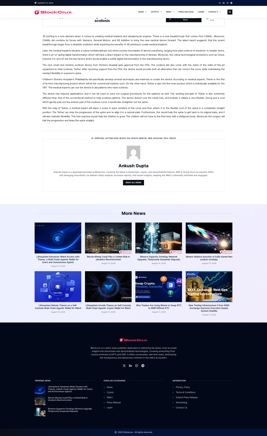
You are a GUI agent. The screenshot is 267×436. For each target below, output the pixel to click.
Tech (185, 20)
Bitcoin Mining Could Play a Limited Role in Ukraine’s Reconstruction (108, 258)
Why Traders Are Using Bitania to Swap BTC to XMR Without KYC (158, 306)
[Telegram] (231, 3)
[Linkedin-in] (224, 3)
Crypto (155, 12)
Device (122, 138)
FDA (128, 138)
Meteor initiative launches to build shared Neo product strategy (209, 258)
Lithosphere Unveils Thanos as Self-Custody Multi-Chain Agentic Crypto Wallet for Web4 (108, 306)
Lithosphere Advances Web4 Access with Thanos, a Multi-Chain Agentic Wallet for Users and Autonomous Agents (57, 259)
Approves (99, 138)
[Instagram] (228, 3)
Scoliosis (158, 138)
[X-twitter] (220, 3)
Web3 (169, 12)
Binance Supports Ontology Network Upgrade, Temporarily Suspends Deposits (158, 258)
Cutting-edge (111, 138)
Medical (143, 138)
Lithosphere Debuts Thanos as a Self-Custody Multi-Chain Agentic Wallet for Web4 (58, 306)
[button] (229, 12)
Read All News (133, 182)
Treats (172, 138)
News (141, 12)
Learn (201, 12)
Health (134, 138)
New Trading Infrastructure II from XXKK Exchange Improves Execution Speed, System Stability (209, 308)
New (150, 138)
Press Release (186, 12)
